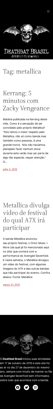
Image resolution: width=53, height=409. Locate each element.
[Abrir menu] (48, 11)
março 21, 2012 (11, 284)
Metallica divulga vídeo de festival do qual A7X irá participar (26, 216)
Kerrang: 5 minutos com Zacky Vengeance (26, 100)
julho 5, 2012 (10, 169)
